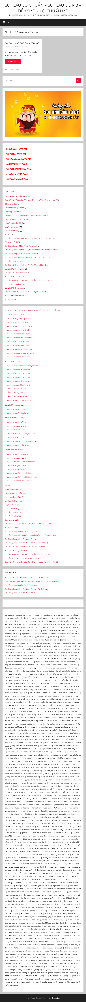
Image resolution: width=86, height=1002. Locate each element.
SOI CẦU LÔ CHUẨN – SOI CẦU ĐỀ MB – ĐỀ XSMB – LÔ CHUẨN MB (33, 310)
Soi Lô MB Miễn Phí (13, 296)
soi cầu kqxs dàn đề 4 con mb (19, 338)
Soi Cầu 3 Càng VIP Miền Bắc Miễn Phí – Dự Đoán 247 (26, 257)
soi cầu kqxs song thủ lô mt (18, 481)
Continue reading (13, 61)
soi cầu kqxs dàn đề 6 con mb (22, 42)
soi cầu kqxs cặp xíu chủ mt (18, 454)
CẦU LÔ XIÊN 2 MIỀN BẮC (17, 389)
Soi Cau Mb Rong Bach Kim (16, 273)
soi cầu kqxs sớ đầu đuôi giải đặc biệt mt (23, 477)
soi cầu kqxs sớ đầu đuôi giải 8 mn (21, 434)
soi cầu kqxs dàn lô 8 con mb (18, 377)
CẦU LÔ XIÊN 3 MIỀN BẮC (17, 393)
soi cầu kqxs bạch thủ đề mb (18, 322)
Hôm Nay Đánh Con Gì (14, 219)
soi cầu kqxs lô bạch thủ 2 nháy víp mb (22, 366)
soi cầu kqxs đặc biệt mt (16, 458)
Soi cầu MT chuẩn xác (14, 288)
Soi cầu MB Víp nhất (13, 276)
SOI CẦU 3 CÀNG (12, 242)
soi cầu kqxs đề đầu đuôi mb (18, 385)
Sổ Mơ (7, 234)
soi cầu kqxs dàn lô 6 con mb (18, 373)
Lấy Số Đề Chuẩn (12, 227)
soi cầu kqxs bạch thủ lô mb (18, 330)
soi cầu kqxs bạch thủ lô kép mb (20, 326)
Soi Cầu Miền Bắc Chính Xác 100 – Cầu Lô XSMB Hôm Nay (28, 280)
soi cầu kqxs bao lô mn (16, 409)
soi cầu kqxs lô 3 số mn (16, 430)
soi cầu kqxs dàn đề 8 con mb (19, 345)
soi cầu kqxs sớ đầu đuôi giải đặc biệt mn (23, 441)
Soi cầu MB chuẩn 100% (16, 69)
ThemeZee (55, 998)
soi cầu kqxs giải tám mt (16, 466)
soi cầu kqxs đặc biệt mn (17, 422)
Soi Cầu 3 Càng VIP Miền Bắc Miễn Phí (20, 254)
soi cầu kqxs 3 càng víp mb (18, 319)
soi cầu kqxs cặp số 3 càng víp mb (20, 353)
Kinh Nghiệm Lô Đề (13, 223)
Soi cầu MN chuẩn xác (14, 284)
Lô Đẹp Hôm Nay (12, 231)
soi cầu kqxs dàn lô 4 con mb (18, 370)
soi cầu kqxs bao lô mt (14, 418)
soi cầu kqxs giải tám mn (17, 426)
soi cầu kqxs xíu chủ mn (16, 437)
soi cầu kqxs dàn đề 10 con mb (19, 349)
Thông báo (9, 299)
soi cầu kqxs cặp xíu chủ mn (18, 413)
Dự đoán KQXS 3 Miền (14, 208)
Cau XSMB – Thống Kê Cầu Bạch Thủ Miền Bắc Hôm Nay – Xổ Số (31, 200)
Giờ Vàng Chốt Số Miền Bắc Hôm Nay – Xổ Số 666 (25, 215)
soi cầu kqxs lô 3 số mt (16, 469)
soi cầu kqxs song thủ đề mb (18, 334)
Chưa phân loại (11, 204)
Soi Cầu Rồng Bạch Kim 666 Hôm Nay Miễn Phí (24, 292)
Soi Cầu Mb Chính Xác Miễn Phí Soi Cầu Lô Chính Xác (26, 265)
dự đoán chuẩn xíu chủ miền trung (21, 462)
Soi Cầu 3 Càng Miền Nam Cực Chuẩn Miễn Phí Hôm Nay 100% (30, 250)
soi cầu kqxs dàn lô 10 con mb (19, 381)
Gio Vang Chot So (12, 212)
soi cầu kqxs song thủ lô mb (18, 357)
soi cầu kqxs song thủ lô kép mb (20, 400)
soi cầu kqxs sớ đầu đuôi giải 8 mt (20, 473)
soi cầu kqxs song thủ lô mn (18, 445)
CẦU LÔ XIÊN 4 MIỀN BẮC (17, 396)
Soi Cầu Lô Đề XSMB (13, 261)
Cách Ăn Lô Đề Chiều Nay (15, 196)
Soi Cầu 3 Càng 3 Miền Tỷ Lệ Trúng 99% (21, 246)
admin (26, 47)
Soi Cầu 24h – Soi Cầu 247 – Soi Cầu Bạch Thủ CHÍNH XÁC (28, 238)
